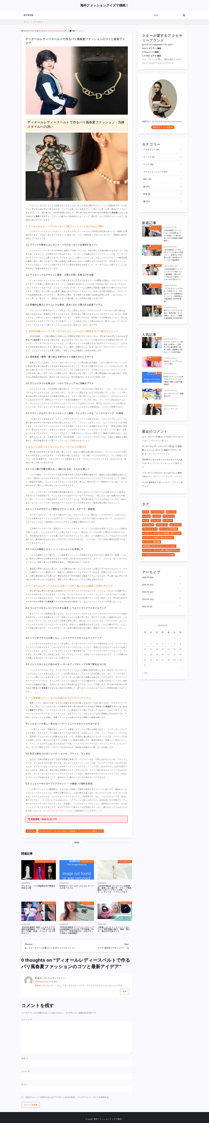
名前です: (146, 121)
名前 (24, 1058)
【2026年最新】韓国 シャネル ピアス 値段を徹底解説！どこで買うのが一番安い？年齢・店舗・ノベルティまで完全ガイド (38, 930)
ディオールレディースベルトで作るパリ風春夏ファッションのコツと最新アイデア (71, 831)
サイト (24, 1084)
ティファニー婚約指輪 (151, 542)
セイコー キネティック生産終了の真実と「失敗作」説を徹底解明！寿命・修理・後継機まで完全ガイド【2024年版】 (173, 347)
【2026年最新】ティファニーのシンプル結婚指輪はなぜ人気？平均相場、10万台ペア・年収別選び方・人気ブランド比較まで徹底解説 (76, 930)
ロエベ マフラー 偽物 (151, 48)
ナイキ (145, 512)
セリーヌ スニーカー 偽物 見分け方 (173, 395)
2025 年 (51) (147, 585)
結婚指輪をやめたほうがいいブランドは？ (159, 546)
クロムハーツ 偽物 (150, 52)
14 (168, 649)
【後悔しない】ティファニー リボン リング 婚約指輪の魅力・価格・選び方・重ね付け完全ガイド (114, 929)
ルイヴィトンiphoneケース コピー (157, 45)
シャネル (146, 516)
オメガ (145, 521)
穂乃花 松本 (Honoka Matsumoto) (51, 31)
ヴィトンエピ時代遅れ (168, 529)
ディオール (31, 831)
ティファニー (169, 516)
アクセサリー (80, 31)
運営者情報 (28, 15)
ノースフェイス (158, 512)
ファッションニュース (45, 861)
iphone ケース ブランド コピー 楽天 (173, 362)
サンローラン (175, 525)
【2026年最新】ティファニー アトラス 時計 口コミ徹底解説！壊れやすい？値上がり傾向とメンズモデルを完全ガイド (173, 274)
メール (25, 1071)
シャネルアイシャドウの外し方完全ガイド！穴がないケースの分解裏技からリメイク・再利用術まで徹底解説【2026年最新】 (173, 295)
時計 (147, 179)
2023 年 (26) (147, 599)
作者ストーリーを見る (163, 127)
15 (174, 649)
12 (157, 649)
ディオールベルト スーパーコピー (59, 811)
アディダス (156, 521)
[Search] (184, 15)
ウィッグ (148, 157)
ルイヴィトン (162, 525)
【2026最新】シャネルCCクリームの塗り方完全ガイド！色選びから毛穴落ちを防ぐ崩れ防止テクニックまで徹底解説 (173, 255)
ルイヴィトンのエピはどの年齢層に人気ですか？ (162, 533)
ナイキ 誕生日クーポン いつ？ (155, 482)
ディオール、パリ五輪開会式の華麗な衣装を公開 (38, 887)
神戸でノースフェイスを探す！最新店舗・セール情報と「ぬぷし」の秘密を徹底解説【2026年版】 (173, 314)
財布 (146, 194)
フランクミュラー (150, 529)
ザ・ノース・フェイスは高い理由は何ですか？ (161, 551)
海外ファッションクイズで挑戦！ (104, 5)
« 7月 (144, 673)
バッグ (148, 164)
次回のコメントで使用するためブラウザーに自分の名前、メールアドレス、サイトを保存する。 (68, 1097)
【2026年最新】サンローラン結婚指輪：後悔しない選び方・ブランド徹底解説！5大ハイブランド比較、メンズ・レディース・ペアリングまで (114, 889)
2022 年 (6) (147, 607)
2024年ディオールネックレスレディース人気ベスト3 (76, 887)
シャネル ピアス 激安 (151, 56)
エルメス (156, 516)
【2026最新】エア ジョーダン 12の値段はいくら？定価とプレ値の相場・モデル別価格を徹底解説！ (173, 235)
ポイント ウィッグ (171, 409)
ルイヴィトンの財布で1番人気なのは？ (158, 538)
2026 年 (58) (147, 577)
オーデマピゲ (148, 525)
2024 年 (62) (147, 592)
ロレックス (171, 512)
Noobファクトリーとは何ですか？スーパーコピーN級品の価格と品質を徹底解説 (173, 380)
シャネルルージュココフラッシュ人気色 (158, 555)
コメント (26, 1019)
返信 (125, 991)
